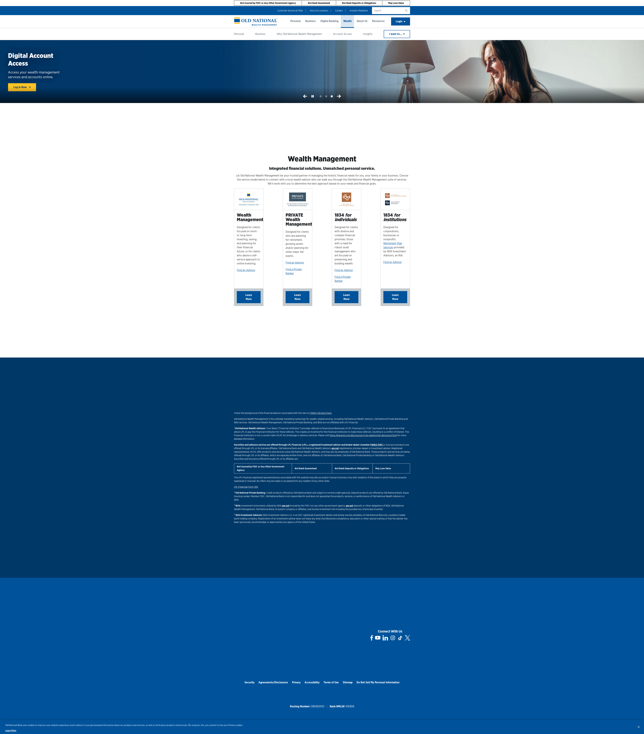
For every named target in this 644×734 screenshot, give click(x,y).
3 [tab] (331, 96)
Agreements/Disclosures (273, 682)
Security (249, 682)
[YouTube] (377, 638)
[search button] (406, 10)
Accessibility (312, 682)
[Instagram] (392, 638)
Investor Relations (359, 10)
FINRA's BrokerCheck (321, 413)
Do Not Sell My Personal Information (378, 682)
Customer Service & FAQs (290, 10)
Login (399, 21)
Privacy (296, 682)
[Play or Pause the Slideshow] (312, 96)
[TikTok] (400, 638)
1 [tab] (321, 96)
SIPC (380, 444)
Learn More (248, 297)
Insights (367, 34)
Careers (339, 10)
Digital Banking (329, 21)
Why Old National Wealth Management (299, 34)
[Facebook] (371, 638)
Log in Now (20, 87)
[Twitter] (407, 638)
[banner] (256, 21)
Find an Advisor (246, 270)
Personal (295, 21)
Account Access (342, 34)
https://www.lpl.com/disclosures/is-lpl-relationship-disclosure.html (363, 435)
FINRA (373, 444)
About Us (362, 21)
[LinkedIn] (385, 638)
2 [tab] (326, 96)
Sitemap (348, 682)
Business (310, 21)
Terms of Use (331, 682)
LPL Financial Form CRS (246, 487)
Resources (378, 21)
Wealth (347, 21)
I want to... (395, 34)
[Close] (638, 726)
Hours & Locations (319, 10)
